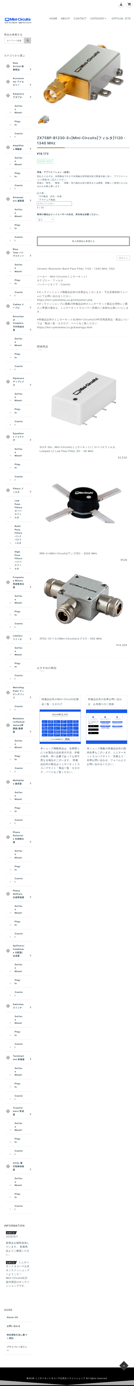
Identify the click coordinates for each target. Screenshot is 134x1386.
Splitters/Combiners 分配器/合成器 (18, 950)
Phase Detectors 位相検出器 (18, 837)
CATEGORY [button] (97, 18)
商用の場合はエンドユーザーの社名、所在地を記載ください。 (68, 214)
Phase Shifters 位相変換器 (18, 894)
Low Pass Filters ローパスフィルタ (18, 509)
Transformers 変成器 (18, 1111)
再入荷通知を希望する (83, 241)
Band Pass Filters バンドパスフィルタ (18, 534)
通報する (123, 258)
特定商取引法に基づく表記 (17, 1336)
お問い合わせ (13, 1326)
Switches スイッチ (18, 1006)
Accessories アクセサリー (18, 81)
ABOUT (65, 18)
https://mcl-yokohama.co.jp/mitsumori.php (65, 299)
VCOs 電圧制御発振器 (18, 1166)
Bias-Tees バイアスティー (18, 252)
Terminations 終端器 (19, 1058)
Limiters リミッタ (18, 637)
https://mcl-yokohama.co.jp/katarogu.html (64, 327)
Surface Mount (19, 109)
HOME (53, 18)
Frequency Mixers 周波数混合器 (18, 582)
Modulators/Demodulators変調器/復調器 (19, 725)
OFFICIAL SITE (121, 18)
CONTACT (80, 18)
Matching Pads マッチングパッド (18, 692)
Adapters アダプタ (18, 95)
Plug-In (18, 123)
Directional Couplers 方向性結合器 (18, 323)
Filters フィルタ (18, 490)
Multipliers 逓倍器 (18, 782)
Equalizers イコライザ (18, 436)
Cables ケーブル (18, 306)
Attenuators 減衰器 (18, 199)
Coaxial (19, 135)
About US (12, 1317)
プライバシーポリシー (17, 1348)
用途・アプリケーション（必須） (55, 172)
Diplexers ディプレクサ (18, 381)
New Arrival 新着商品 (18, 66)
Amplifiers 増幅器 (18, 147)
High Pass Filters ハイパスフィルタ (18, 560)
